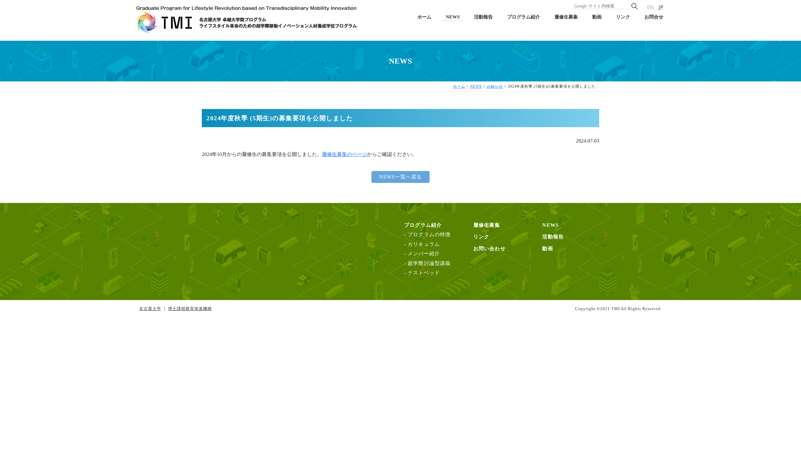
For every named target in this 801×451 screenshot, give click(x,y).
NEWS (453, 16)
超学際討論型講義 (429, 263)
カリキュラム (424, 244)
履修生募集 (566, 16)
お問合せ (654, 16)
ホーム (424, 16)
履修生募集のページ (344, 154)
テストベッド (424, 272)
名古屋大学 (150, 308)
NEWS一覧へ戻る (400, 176)
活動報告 (483, 16)
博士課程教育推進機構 (190, 308)
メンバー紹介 (424, 253)
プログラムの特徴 (429, 234)
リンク (623, 16)
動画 (597, 16)
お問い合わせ (489, 248)
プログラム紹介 (523, 16)
